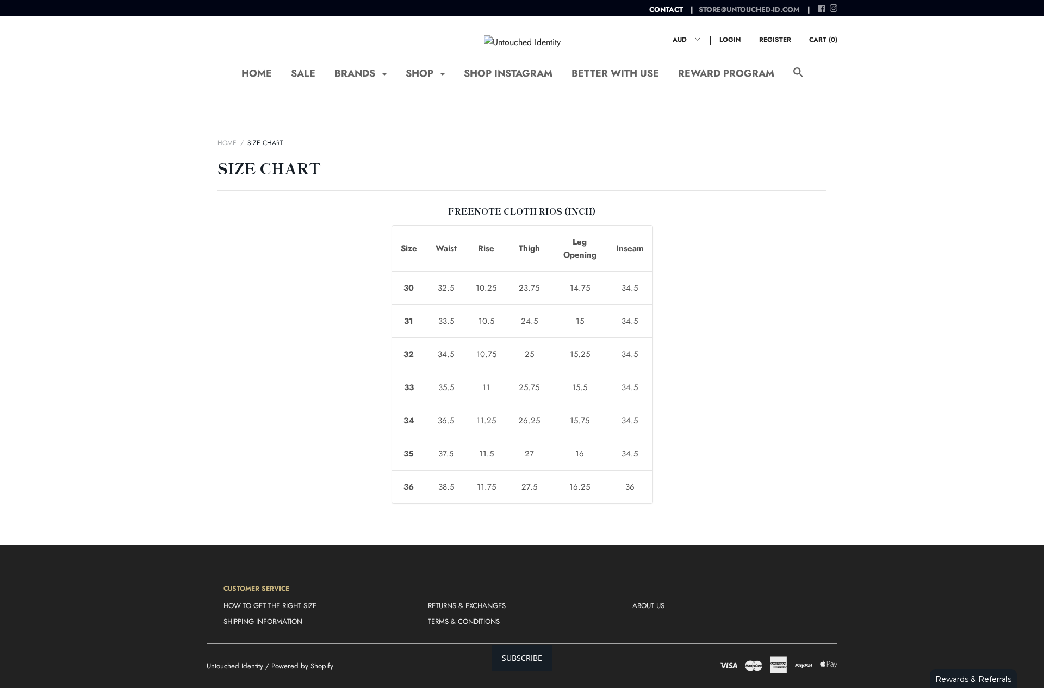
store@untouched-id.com (749, 9)
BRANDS (356, 73)
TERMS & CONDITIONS (464, 621)
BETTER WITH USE (615, 73)
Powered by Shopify (302, 666)
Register (775, 40)
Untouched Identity (235, 666)
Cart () (823, 40)
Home (227, 143)
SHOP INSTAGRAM (508, 73)
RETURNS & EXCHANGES (467, 606)
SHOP (421, 73)
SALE (303, 73)
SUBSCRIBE (522, 658)
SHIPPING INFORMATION (262, 621)
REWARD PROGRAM (726, 73)
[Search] (798, 78)
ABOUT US (648, 606)
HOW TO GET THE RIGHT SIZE (269, 606)
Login (730, 40)
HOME (256, 73)
